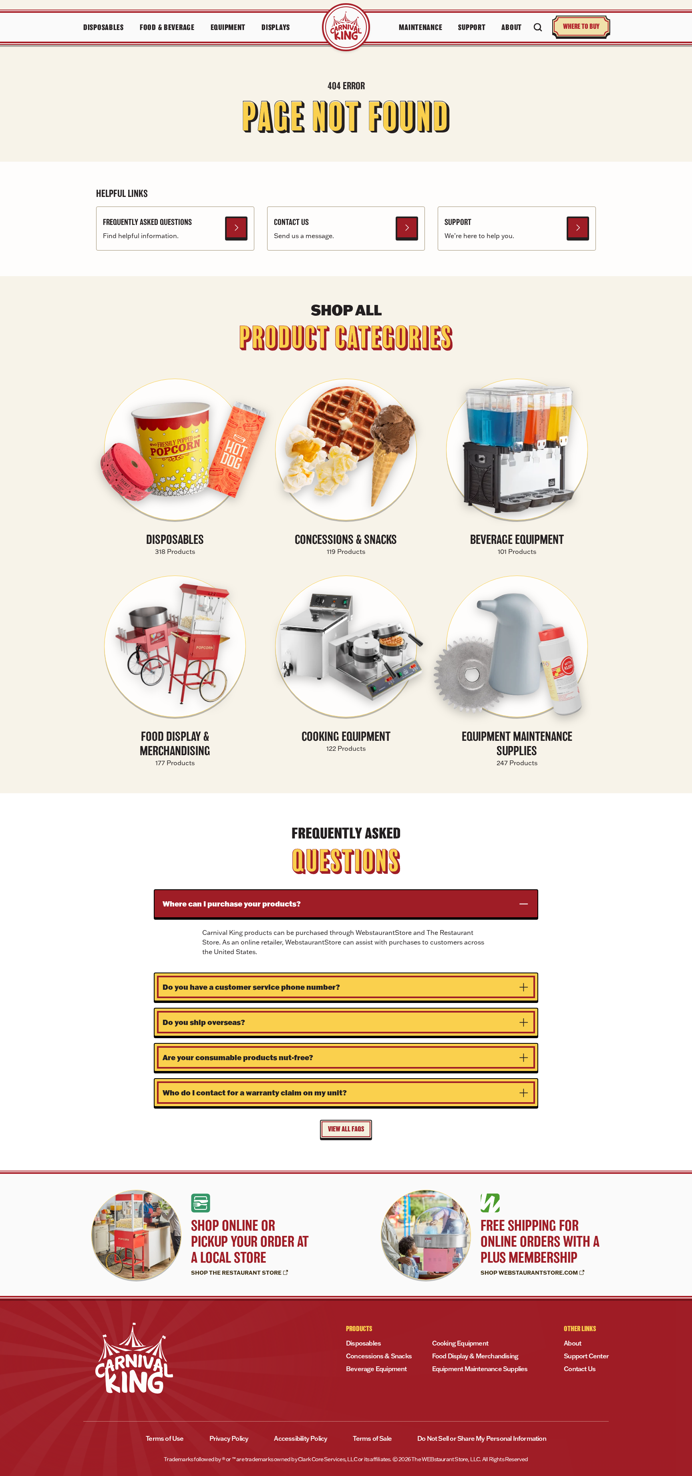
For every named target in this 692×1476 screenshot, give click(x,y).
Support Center (586, 1356)
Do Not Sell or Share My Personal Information (481, 1438)
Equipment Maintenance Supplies (480, 1369)
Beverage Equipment (376, 1369)
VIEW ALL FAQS (346, 1129)
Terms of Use (164, 1438)
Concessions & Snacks (379, 1356)
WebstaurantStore (384, 933)
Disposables (363, 1343)
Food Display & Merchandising (475, 1356)
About (572, 1343)
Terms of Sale (372, 1438)
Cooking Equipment (460, 1343)
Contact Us (579, 1369)
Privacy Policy (229, 1438)
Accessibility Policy (300, 1438)
